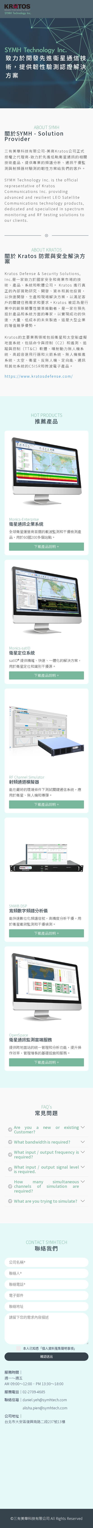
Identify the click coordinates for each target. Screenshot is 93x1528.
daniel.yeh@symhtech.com (45, 1399)
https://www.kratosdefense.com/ (39, 376)
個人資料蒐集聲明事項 (58, 1348)
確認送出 (46, 1356)
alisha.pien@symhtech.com (45, 1407)
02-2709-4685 (34, 1391)
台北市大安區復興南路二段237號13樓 (35, 1421)
